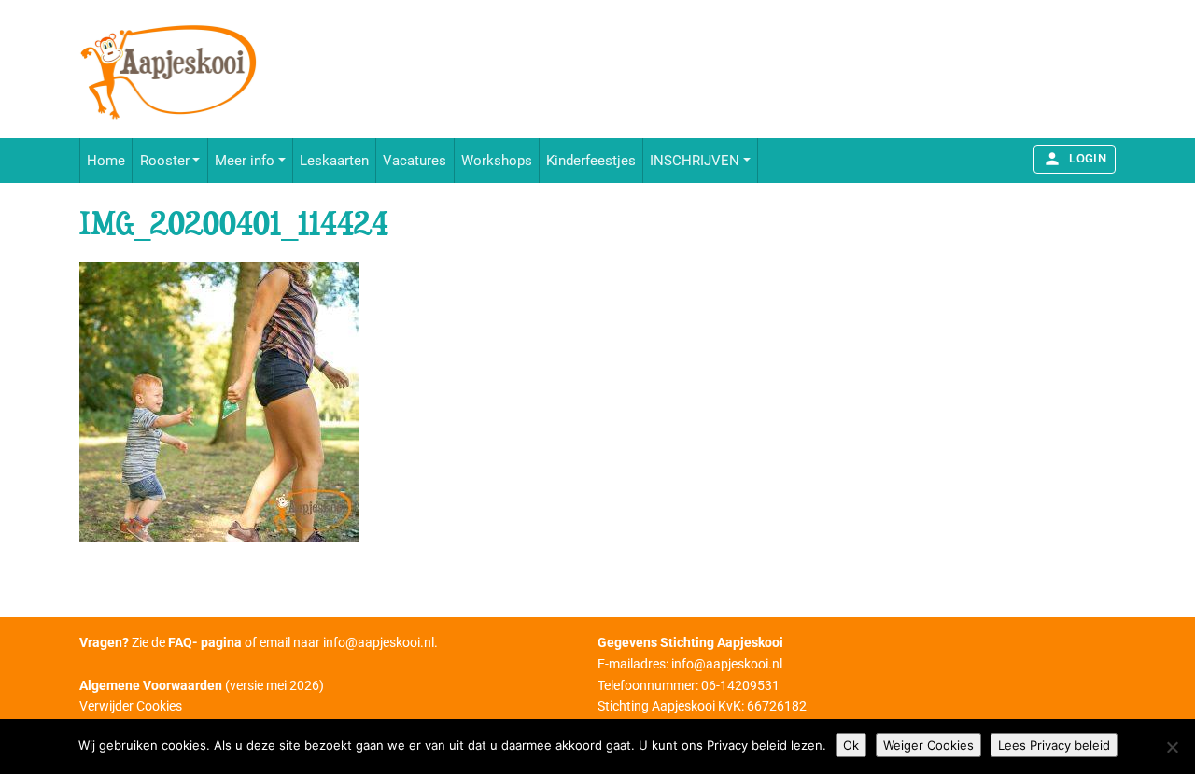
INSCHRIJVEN (694, 160)
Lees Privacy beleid (1054, 745)
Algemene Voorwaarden (150, 685)
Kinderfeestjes (591, 160)
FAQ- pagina (205, 642)
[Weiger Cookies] (1171, 747)
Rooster (165, 160)
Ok (851, 745)
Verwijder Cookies (130, 705)
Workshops (496, 160)
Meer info (244, 160)
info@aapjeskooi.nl (378, 642)
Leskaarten (334, 160)
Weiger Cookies (928, 745)
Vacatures (414, 160)
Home (106, 160)
